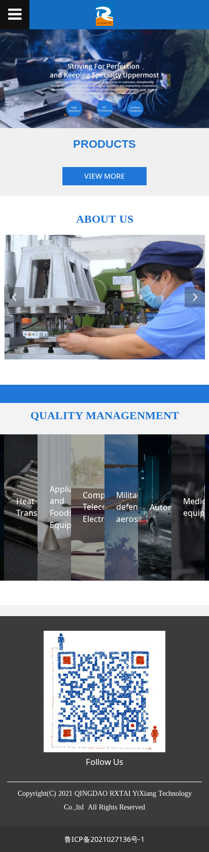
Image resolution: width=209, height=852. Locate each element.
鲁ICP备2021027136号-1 (104, 839)
